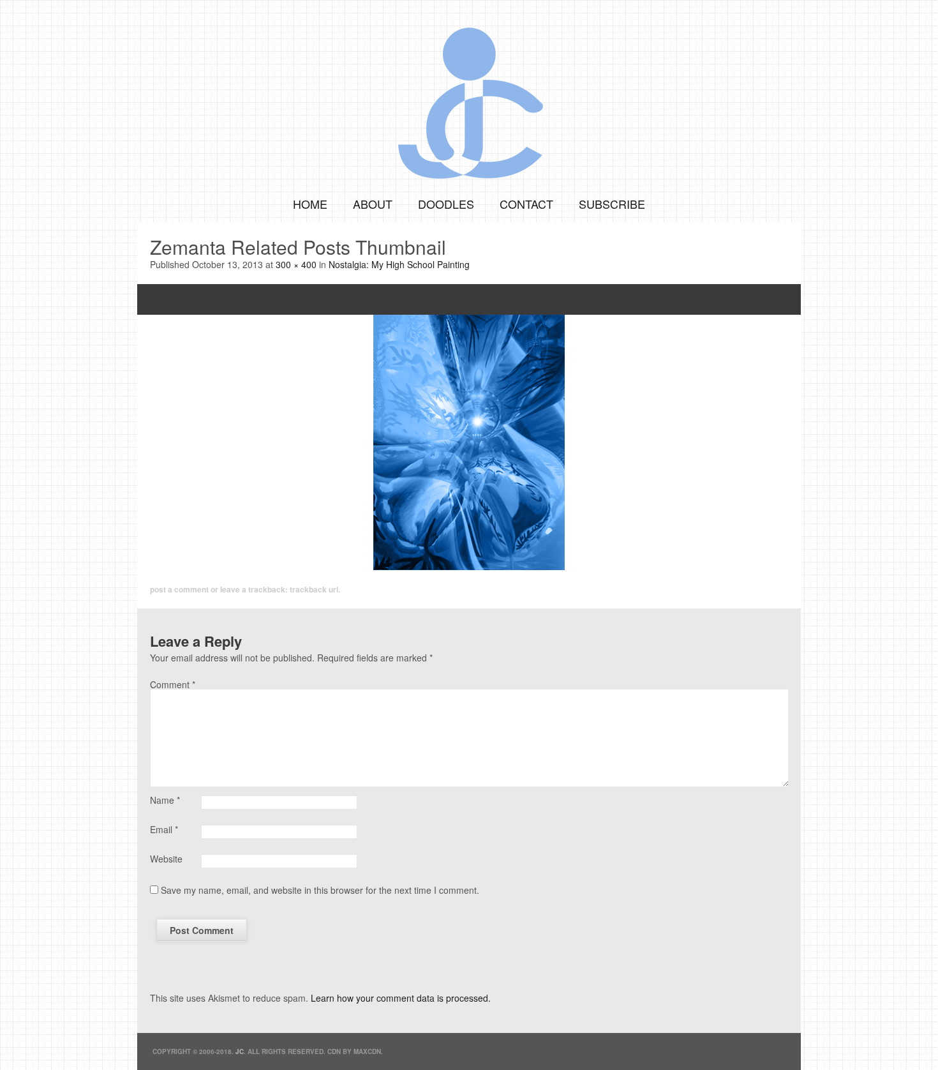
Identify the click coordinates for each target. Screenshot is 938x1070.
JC (239, 1051)
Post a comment (179, 589)
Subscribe (612, 203)
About (372, 203)
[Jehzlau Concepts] (469, 92)
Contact (526, 203)
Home (310, 203)
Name (165, 799)
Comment (172, 684)
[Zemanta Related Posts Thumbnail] (469, 442)
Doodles (446, 203)
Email (164, 829)
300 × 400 (296, 264)
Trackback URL (314, 589)
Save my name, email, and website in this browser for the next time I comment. (320, 890)
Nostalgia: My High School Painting (399, 264)
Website (166, 858)
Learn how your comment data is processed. (401, 997)
